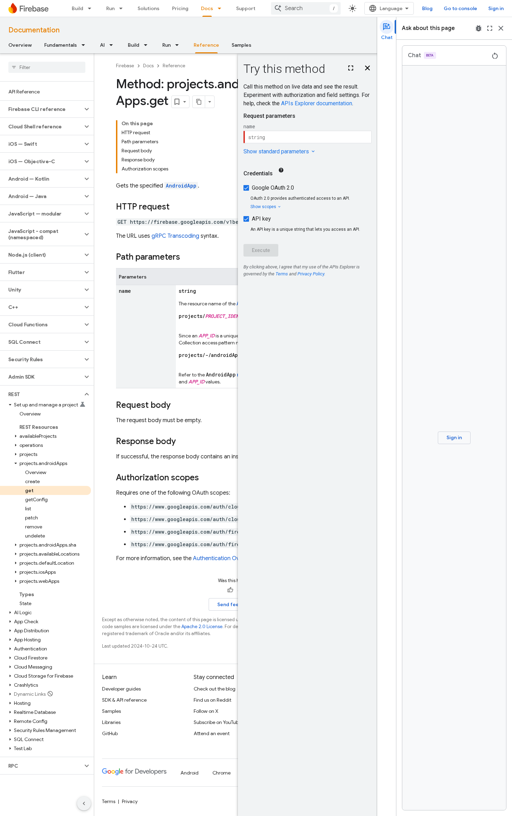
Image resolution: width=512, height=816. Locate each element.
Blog (427, 8)
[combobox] (306, 8)
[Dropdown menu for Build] (91, 8)
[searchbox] (46, 67)
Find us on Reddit (212, 700)
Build (77, 8)
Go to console (460, 8)
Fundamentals (60, 45)
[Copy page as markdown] (199, 102)
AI (102, 45)
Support (245, 8)
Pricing (180, 8)
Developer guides (121, 689)
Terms (108, 801)
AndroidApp (181, 185)
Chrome (221, 773)
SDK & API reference (124, 700)
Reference (206, 45)
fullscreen (490, 28)
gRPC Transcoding (175, 235)
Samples (241, 45)
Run (110, 8)
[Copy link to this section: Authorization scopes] (206, 478)
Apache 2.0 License (202, 627)
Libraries (111, 722)
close (501, 28)
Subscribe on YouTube (217, 722)
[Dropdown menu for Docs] (221, 8)
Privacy (130, 801)
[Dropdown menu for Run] (123, 8)
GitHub (110, 733)
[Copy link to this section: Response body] (183, 442)
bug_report (478, 28)
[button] (41, 109)
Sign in (496, 8)
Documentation (34, 30)
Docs (207, 8)
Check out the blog (214, 689)
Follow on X (206, 711)
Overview (20, 45)
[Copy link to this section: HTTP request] (177, 207)
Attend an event (212, 733)
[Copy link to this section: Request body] (178, 406)
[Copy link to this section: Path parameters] (187, 257)
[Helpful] (230, 590)
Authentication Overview (224, 558)
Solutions (149, 8)
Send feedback (235, 604)
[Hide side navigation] (84, 803)
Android (189, 773)
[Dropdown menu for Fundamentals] (85, 45)
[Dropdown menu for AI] (113, 45)
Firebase (125, 66)
